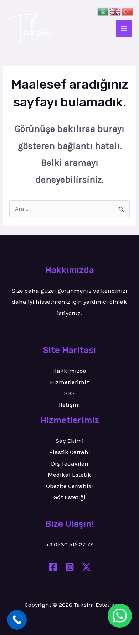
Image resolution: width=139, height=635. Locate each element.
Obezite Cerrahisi (69, 486)
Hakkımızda (69, 370)
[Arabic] (103, 10)
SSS (69, 393)
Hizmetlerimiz (69, 382)
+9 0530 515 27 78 (70, 544)
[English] (115, 10)
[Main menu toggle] (124, 28)
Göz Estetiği (69, 497)
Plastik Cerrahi (69, 452)
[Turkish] (128, 10)
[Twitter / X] (86, 566)
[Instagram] (69, 566)
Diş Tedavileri (69, 463)
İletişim (69, 404)
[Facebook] (52, 566)
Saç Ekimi (70, 440)
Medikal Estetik (69, 474)
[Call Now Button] (17, 620)
